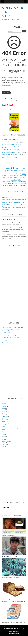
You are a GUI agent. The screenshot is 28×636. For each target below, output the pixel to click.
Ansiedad (4, 406)
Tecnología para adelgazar (8, 139)
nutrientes (20, 177)
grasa (7, 175)
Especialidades (5, 433)
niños (9, 177)
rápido (14, 183)
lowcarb (24, 175)
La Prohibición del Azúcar (18, 202)
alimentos (10, 170)
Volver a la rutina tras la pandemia (9, 142)
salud (17, 183)
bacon (19, 170)
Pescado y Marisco (6, 441)
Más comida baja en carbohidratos (10, 144)
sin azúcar (21, 183)
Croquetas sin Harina (6, 332)
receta (10, 183)
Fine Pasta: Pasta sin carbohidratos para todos (12, 149)
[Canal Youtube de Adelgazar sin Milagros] (12, 105)
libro (21, 175)
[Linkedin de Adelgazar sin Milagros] (7, 105)
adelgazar (14, 167)
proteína (19, 181)
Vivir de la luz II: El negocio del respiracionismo (12, 329)
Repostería (4, 444)
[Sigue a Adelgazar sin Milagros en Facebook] (3, 105)
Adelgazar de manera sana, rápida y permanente (13, 327)
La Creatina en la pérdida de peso (9, 154)
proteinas (14, 181)
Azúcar (3, 408)
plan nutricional (5, 181)
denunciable (19, 174)
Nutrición (4, 418)
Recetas (3, 429)
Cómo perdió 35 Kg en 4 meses (9, 330)
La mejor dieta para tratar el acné (9, 141)
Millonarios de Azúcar (7, 157)
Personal (4, 421)
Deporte (3, 413)
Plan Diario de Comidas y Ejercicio (9, 428)
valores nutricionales (20, 185)
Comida (3, 409)
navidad (6, 177)
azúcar (16, 170)
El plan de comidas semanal (8, 334)
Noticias (3, 414)
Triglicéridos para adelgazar (8, 156)
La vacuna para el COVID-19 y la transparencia (12, 146)
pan (3, 179)
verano (14, 186)
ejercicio (4, 175)
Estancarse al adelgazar (7, 342)
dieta (24, 173)
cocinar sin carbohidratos (7, 173)
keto (18, 175)
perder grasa (8, 179)
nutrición (14, 177)
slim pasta (13, 185)
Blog (3, 403)
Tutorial (3, 426)
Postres (3, 442)
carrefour (19, 171)
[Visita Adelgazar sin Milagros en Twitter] (10, 105)
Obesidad (4, 419)
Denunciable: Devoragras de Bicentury (10, 335)
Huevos (3, 434)
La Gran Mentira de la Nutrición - (9, 204)
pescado (23, 179)
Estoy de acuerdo (14, 633)
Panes (3, 438)
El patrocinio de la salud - (7, 207)
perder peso (16, 179)
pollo (10, 181)
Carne (3, 431)
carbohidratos (13, 172)
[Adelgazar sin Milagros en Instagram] (5, 105)
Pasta (3, 439)
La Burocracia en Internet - (8, 199)
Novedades (4, 416)
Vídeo (3, 446)
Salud (3, 424)
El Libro (11, 197)
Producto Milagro (5, 423)
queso (6, 183)
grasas (11, 175)
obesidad (24, 177)
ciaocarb (23, 171)
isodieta (14, 175)
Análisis (3, 405)
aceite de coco (6, 168)
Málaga (3, 177)
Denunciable (4, 411)
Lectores (4, 436)
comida (14, 173)
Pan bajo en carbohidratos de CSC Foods (11, 152)
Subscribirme (6, 92)
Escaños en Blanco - (6, 202)
